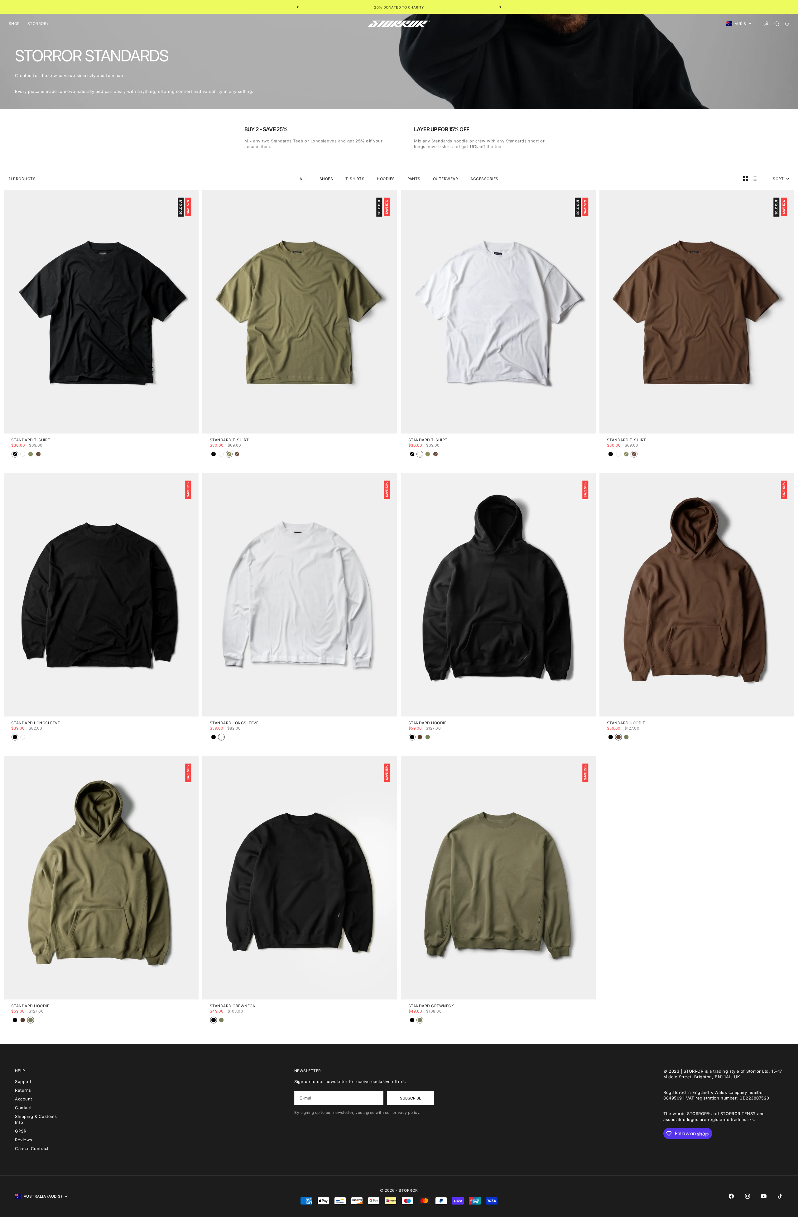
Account (23, 1098)
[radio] (15, 454)
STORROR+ (38, 23)
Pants (414, 178)
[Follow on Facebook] (731, 1196)
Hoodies (386, 178)
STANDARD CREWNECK (232, 1006)
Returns (23, 1090)
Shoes (326, 178)
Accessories (484, 178)
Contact (23, 1107)
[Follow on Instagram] (747, 1196)
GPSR (20, 1130)
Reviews (23, 1139)
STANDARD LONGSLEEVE (35, 723)
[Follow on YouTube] (764, 1196)
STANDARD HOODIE (427, 723)
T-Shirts (354, 178)
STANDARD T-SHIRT (30, 440)
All (303, 178)
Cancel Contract (32, 1148)
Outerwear (445, 178)
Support (23, 1081)
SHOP (14, 23)
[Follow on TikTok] (780, 1196)
